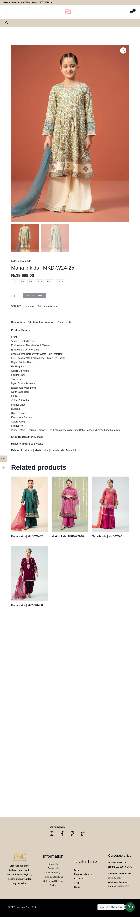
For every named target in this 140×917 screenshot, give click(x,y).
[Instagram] (52, 833)
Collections (79, 878)
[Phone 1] (82, 833)
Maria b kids (24, 260)
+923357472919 (44, 2)
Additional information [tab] (40, 322)
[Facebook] (62, 833)
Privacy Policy (53, 872)
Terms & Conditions (53, 877)
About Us (53, 864)
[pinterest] (72, 833)
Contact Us (53, 868)
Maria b (38, 436)
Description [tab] (18, 322)
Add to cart (34, 295)
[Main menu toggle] (5, 12)
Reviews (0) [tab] (64, 322)
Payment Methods (83, 874)
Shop (76, 870)
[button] (6, 23)
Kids (13, 260)
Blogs (77, 887)
